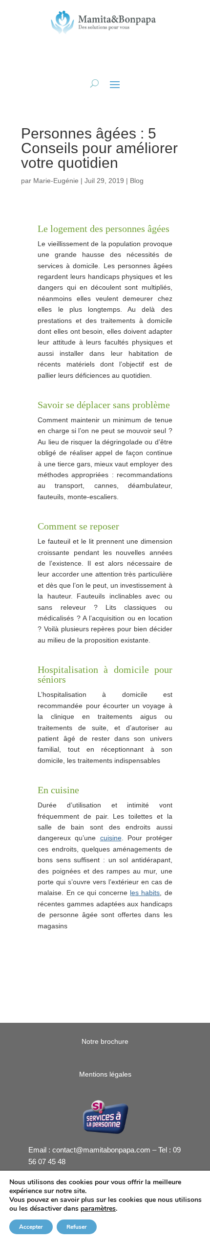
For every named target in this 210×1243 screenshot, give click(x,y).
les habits (145, 893)
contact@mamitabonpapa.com (101, 1150)
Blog (137, 180)
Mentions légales (105, 1074)
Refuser (76, 1227)
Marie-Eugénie (56, 180)
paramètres (98, 1208)
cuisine (111, 838)
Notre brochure (105, 1041)
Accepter (31, 1227)
